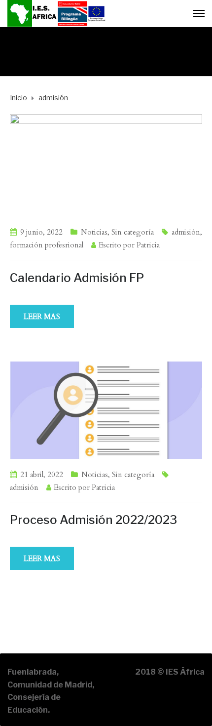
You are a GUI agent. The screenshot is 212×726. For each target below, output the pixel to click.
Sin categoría (132, 232)
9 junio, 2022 (41, 232)
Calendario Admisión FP (77, 278)
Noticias (94, 232)
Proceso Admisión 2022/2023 (93, 520)
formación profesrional (46, 245)
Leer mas (42, 317)
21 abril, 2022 (41, 475)
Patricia (148, 245)
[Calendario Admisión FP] (106, 164)
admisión (186, 232)
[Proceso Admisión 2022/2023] (106, 409)
